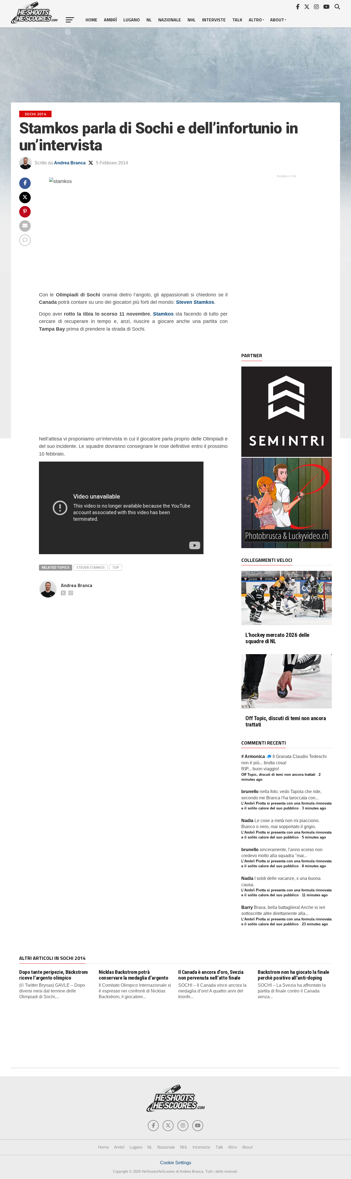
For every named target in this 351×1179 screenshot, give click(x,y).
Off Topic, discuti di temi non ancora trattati (285, 721)
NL (149, 19)
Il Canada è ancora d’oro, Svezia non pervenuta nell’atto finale (211, 975)
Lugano (131, 19)
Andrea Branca (70, 163)
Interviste (214, 19)
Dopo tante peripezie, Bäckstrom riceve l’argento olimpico (53, 975)
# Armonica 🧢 (256, 756)
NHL (192, 19)
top (115, 567)
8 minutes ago (314, 866)
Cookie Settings (175, 1162)
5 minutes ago (314, 837)
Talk (237, 19)
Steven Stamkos (91, 567)
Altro (255, 19)
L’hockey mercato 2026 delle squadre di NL (277, 638)
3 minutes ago (314, 808)
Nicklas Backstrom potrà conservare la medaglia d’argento (133, 975)
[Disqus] (133, 668)
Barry (247, 907)
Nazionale (169, 19)
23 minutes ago (315, 924)
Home (91, 19)
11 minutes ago (315, 895)
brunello (250, 791)
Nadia (247, 820)
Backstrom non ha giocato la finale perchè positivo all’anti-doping (293, 975)
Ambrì (110, 19)
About (277, 19)
